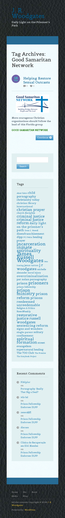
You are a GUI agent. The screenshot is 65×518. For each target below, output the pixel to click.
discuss (25, 427)
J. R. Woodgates (28, 13)
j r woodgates (30, 266)
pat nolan (23, 279)
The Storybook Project (26, 356)
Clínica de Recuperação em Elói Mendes (33, 444)
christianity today (28, 199)
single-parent (25, 332)
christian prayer (31, 210)
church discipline (26, 213)
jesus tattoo (31, 265)
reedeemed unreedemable (28, 303)
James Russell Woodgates (30, 257)
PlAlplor (25, 382)
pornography (38, 279)
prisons (36, 298)
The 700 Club (25, 352)
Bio (24, 492)
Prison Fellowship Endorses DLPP (31, 406)
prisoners (38, 283)
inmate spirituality (29, 248)
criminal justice (31, 216)
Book (34, 492)
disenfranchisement (30, 233)
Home (15, 492)
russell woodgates (29, 320)
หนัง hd (24, 397)
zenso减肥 (26, 412)
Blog (25, 496)
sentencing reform (32, 326)
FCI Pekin (27, 237)
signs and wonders (29, 329)
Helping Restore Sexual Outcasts (37, 80)
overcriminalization (32, 276)
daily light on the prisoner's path (31, 226)
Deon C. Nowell (31, 230)
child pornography (26, 194)
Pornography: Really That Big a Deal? (32, 390)
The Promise (40, 353)
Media (15, 496)
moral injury (34, 272)
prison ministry (26, 292)
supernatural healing (30, 349)
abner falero (22, 193)
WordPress (29, 510)
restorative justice (27, 317)
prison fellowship (26, 287)
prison (22, 283)
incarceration (31, 244)
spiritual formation (27, 340)
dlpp (20, 237)
